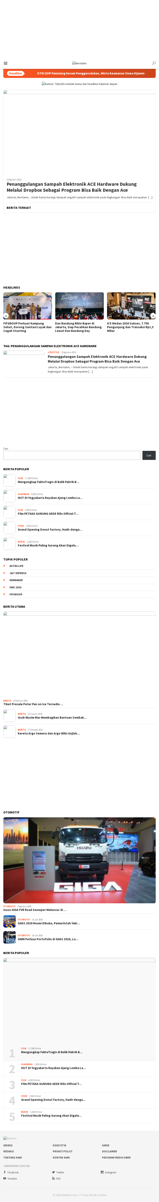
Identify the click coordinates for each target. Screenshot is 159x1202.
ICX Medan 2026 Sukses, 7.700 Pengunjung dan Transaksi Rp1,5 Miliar (130, 327)
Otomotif (9, 906)
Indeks (8, 1145)
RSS (58, 1178)
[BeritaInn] (79, 63)
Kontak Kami (61, 1157)
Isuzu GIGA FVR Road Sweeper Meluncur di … (34, 910)
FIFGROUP (16, 594)
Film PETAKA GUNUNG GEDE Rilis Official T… (48, 514)
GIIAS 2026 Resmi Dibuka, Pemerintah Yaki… (49, 923)
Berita (7, 700)
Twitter (60, 1172)
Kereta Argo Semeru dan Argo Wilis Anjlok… (49, 733)
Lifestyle (53, 352)
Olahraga (23, 494)
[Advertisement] (79, 29)
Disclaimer (109, 1151)
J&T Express (18, 573)
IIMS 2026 (15, 587)
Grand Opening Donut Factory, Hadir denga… (50, 529)
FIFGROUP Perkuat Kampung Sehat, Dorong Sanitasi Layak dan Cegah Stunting (27, 327)
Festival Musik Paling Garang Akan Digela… (48, 545)
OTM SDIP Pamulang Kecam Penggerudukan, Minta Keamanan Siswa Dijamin (76, 73)
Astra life (16, 566)
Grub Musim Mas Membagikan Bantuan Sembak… (52, 717)
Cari (5, 448)
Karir (105, 1145)
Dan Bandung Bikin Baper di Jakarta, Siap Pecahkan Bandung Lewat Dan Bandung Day (78, 327)
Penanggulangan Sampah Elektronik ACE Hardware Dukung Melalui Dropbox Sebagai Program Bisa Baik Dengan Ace (72, 187)
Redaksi (8, 1151)
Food (21, 525)
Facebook (13, 1172)
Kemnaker (16, 580)
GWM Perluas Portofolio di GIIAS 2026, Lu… (48, 939)
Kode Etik (59, 1145)
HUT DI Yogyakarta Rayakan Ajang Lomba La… (50, 498)
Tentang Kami (12, 1157)
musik (21, 541)
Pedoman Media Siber (116, 1157)
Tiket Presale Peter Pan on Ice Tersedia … (33, 704)
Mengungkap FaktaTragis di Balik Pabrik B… (48, 482)
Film (20, 478)
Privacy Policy (62, 1151)
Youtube (12, 1178)
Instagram (110, 1172)
